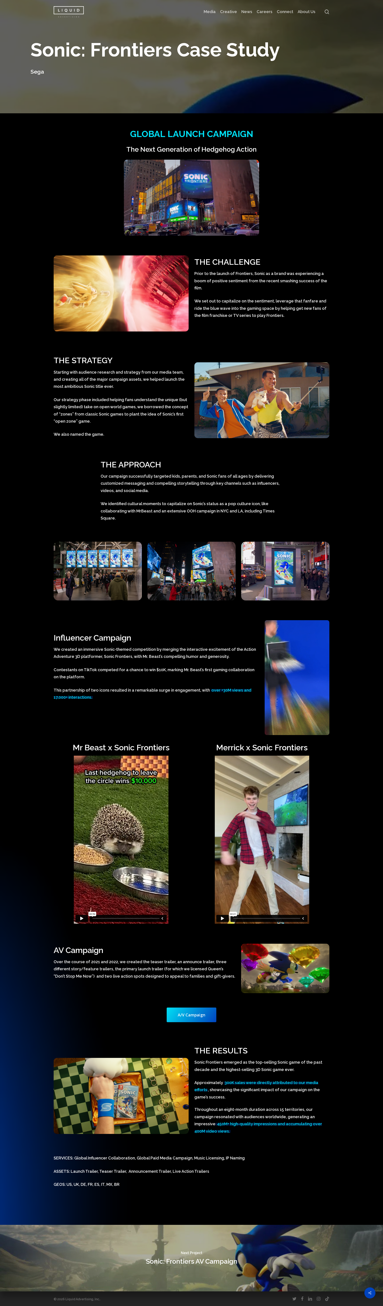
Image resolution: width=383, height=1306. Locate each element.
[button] (191, 1015)
